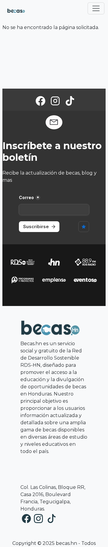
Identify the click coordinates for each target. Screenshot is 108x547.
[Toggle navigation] (96, 8)
